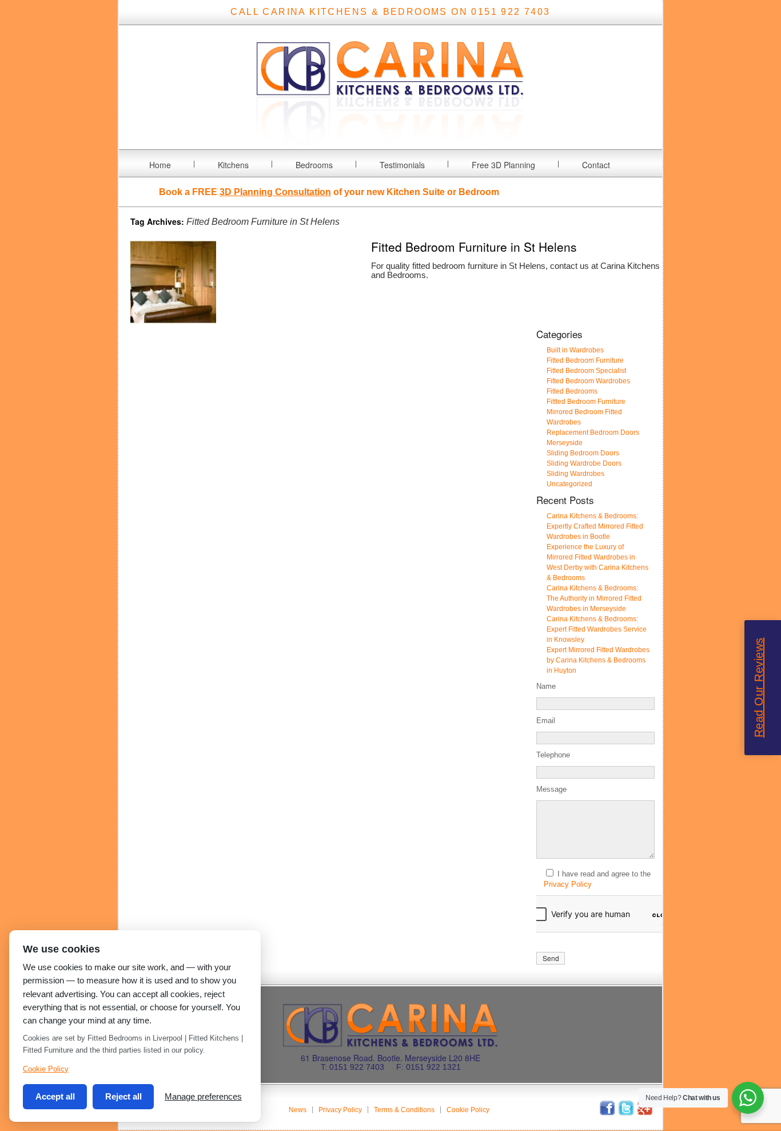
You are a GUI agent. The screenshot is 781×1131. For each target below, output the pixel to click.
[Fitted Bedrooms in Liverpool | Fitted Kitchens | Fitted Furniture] (390, 142)
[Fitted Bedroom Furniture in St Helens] (173, 322)
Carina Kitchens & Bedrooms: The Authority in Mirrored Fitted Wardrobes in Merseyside (594, 598)
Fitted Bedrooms (572, 391)
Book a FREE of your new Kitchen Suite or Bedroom (329, 192)
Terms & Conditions (404, 1109)
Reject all (123, 1096)
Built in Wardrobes (575, 350)
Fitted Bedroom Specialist (586, 371)
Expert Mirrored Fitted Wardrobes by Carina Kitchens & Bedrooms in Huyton (598, 660)
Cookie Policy (468, 1109)
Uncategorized (569, 484)
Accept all (55, 1096)
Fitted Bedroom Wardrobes (588, 381)
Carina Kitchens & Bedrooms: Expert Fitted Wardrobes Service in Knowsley (597, 629)
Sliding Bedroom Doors (583, 453)
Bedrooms (314, 164)
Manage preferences (203, 1096)
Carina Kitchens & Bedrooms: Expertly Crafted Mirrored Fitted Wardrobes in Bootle (595, 526)
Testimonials (402, 164)
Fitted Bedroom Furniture (585, 360)
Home (160, 164)
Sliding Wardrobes (575, 474)
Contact (596, 164)
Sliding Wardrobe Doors (584, 463)
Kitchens (233, 164)
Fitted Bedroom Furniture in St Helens (474, 246)
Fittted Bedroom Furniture (586, 402)
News (297, 1109)
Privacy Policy (568, 884)
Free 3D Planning (503, 164)
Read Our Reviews (758, 687)
